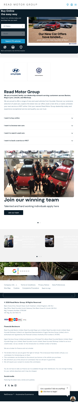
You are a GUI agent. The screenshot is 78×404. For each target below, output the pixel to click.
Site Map (7, 288)
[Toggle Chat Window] (73, 399)
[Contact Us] (68, 5)
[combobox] (13, 26)
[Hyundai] (15, 72)
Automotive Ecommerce (25, 394)
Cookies (16, 288)
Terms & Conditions (28, 285)
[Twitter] (8, 385)
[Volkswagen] (38, 72)
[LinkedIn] (12, 385)
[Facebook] (5, 385)
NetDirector (8, 394)
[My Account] (72, 5)
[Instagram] (15, 385)
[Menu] (76, 4)
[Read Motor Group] (20, 4)
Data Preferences (58, 285)
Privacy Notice (43, 285)
